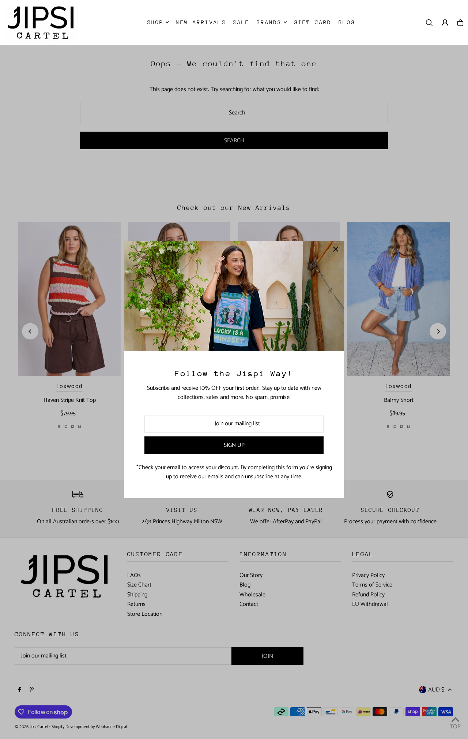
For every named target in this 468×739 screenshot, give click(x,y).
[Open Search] (429, 22)
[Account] (445, 22)
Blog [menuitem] (347, 22)
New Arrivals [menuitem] (201, 22)
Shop (155, 22)
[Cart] (460, 22)
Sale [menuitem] (241, 22)
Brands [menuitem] (269, 22)
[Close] (335, 249)
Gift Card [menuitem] (313, 22)
